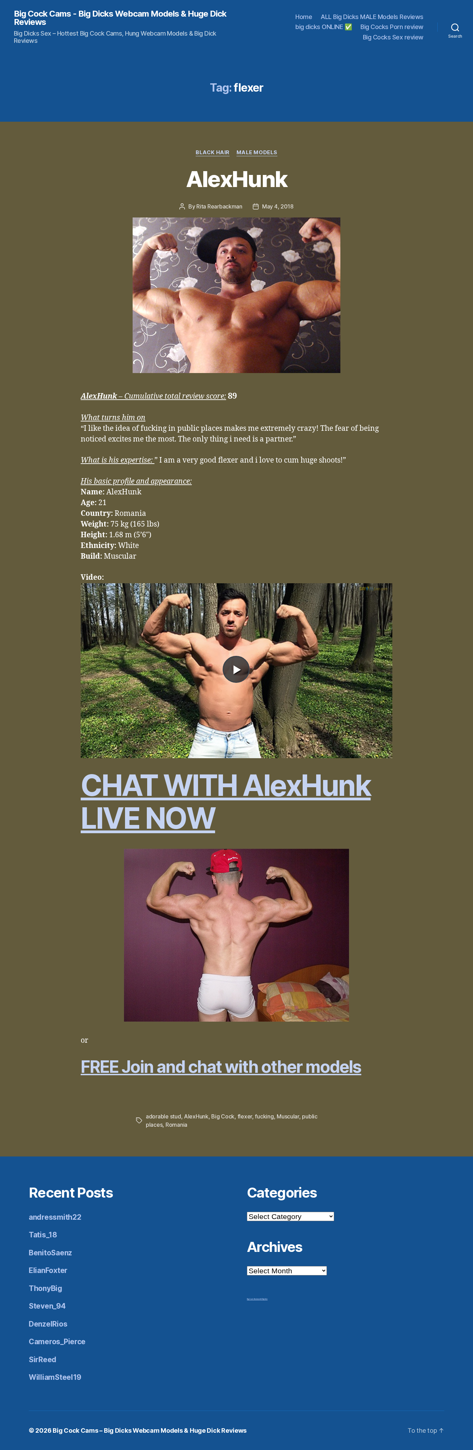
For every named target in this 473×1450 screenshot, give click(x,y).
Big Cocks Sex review (393, 37)
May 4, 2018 (278, 206)
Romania (176, 1124)
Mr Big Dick (264, 1299)
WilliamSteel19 (55, 1377)
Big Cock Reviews (253, 1299)
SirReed (42, 1359)
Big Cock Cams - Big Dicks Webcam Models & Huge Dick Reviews (120, 18)
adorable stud (163, 1116)
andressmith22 (55, 1217)
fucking (264, 1116)
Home (303, 16)
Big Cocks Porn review (391, 26)
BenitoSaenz (50, 1252)
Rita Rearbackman (219, 206)
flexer (245, 1116)
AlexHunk (236, 179)
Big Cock (222, 1116)
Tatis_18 (43, 1234)
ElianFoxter (48, 1270)
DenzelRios (48, 1324)
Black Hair (213, 152)
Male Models (257, 152)
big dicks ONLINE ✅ (323, 26)
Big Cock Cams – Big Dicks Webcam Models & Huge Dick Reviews (150, 1430)
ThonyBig (45, 1288)
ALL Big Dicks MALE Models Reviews (372, 16)
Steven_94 (47, 1306)
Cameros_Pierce (57, 1341)
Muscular (288, 1116)
